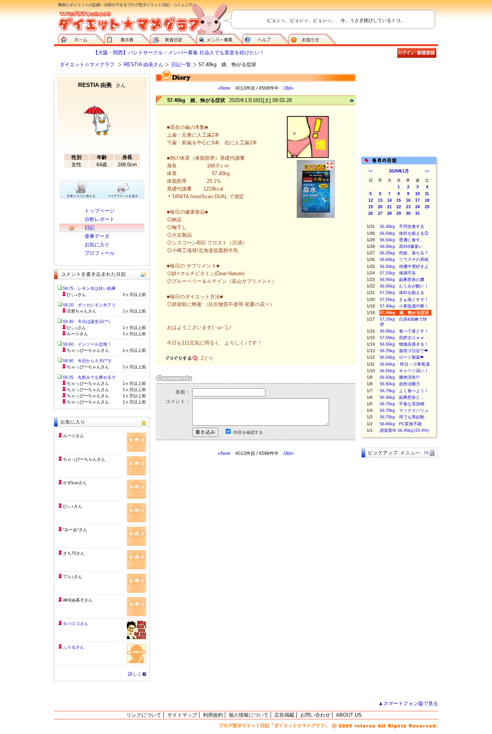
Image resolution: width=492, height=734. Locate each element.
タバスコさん (75, 623)
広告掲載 (284, 715)
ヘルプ (266, 38)
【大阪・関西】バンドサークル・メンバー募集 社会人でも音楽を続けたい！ (178, 52)
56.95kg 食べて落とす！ (404, 331)
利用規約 (213, 715)
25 (427, 206)
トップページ (100, 211)
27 (380, 213)
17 (417, 200)
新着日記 (173, 38)
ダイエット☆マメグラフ (87, 64)
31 (417, 213)
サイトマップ (182, 715)
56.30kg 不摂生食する (402, 226)
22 (398, 206)
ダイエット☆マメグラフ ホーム (81, 38)
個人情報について (249, 715)
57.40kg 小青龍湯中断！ (404, 306)
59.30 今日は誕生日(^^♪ (87, 321)
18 (427, 200)
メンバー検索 (219, 38)
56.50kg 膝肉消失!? (399, 377)
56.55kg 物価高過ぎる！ (404, 344)
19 (370, 206)
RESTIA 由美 (102, 85)
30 (408, 213)
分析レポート (100, 219)
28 (389, 213)
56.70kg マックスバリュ (404, 410)
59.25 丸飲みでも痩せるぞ (89, 377)
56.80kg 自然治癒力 (400, 383)
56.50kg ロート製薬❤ (402, 357)
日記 (90, 228)
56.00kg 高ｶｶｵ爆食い (401, 246)
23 (408, 206)
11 (427, 193)
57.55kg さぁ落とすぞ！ (404, 299)
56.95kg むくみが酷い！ (404, 286)
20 (380, 206)
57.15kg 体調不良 (398, 273)
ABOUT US (349, 715)
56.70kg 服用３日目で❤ (404, 350)
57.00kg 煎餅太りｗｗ (402, 337)
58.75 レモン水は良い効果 (89, 288)
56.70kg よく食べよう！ (404, 390)
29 (398, 213)
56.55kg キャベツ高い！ (404, 370)
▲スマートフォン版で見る (408, 703)
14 (389, 200)
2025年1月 (399, 171)
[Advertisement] (228, 526)
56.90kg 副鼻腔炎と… (402, 397)
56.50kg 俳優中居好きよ (404, 266)
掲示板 (127, 38)
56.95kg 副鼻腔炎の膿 (402, 279)
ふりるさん (73, 647)
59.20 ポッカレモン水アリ (89, 305)
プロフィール (100, 253)
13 (380, 200)
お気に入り (97, 244)
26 (370, 213)
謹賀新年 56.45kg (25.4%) (404, 430)
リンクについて (143, 715)
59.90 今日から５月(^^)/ (87, 360)
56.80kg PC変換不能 (401, 423)
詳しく (135, 674)
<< (370, 171)
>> (427, 171)
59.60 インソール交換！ (87, 344)
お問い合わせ (315, 715)
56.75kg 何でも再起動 (402, 417)
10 (417, 193)
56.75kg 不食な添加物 (402, 403)
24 (417, 206)
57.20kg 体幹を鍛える (402, 292)
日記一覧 (181, 64)
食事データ (97, 236)
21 (389, 206)
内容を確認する (248, 432)
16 (408, 200)
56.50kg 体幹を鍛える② (404, 233)
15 (398, 200)
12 (370, 200)
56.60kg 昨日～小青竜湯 (405, 364)
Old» (289, 88)
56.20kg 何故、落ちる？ (404, 253)
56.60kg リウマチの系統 (404, 259)
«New (224, 88)
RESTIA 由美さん (143, 64)
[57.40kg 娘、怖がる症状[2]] (316, 217)
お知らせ (312, 38)
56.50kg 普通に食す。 (402, 239)
